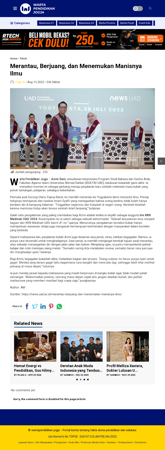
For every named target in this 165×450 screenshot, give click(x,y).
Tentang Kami (125, 442)
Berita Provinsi (107, 22)
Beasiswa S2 (66, 22)
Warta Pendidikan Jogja (34, 179)
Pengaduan (60, 442)
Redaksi (111, 442)
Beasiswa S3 (86, 22)
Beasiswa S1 (46, 22)
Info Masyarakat (43, 442)
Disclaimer (140, 442)
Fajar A (20, 82)
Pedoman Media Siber (93, 442)
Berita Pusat (127, 22)
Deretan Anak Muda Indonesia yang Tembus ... (80, 368)
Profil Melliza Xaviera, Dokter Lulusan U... (125, 368)
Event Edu (144, 22)
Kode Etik (74, 442)
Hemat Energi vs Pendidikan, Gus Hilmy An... (33, 368)
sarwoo (69, 375)
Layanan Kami (26, 442)
